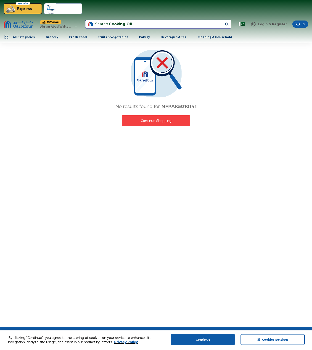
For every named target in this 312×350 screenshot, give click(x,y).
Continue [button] (203, 339)
